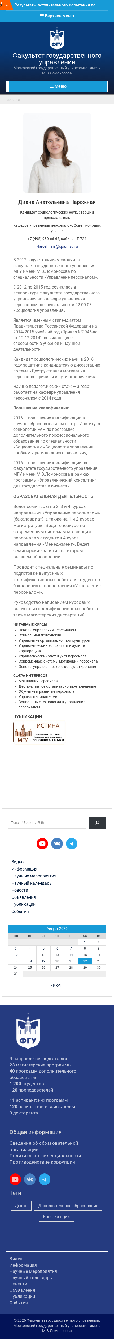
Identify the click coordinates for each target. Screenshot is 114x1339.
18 (30, 961)
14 (71, 955)
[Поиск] (97, 823)
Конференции (56, 1216)
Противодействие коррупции (42, 1162)
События (20, 911)
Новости (19, 890)
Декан (21, 1205)
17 (16, 961)
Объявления (23, 897)
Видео (17, 862)
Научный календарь (31, 883)
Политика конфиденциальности (45, 1155)
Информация (24, 869)
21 (71, 961)
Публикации (23, 904)
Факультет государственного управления (57, 59)
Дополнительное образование (68, 1205)
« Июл (55, 985)
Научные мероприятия (33, 876)
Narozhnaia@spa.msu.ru (57, 246)
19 (43, 961)
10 (16, 955)
